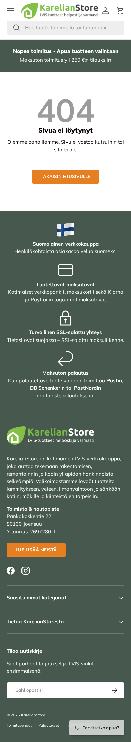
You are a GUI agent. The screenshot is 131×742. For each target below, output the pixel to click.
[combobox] (65, 28)
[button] (120, 10)
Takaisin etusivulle (65, 176)
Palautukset (48, 725)
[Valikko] (10, 10)
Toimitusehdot (19, 725)
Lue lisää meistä (36, 549)
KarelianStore (33, 715)
